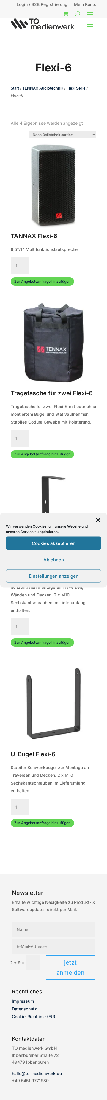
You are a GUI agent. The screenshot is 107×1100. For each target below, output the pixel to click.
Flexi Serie (76, 88)
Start (15, 88)
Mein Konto (85, 4)
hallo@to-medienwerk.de (37, 1073)
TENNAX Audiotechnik (42, 88)
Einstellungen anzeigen (53, 576)
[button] (98, 520)
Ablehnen (53, 559)
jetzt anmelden (70, 967)
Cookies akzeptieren (53, 543)
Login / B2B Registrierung (42, 4)
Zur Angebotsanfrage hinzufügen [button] (42, 281)
